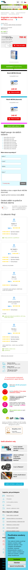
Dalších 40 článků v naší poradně (14, 484)
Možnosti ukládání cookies (12, 531)
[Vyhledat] (25, 7)
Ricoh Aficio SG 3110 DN (10, 142)
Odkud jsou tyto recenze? (7, 356)
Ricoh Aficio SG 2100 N (9, 137)
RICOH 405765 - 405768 (14, 14)
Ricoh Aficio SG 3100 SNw (10, 140)
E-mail (3, 161)
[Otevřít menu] (18, 2)
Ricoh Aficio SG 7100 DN (10, 148)
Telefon (3, 166)
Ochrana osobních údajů (12, 528)
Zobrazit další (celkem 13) (14, 126)
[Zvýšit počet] (10, 45)
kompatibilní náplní (6, 36)
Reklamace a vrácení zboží (12, 524)
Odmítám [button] (17, 562)
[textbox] (12, 7)
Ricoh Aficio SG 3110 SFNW (10, 145)
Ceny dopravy (4, 33)
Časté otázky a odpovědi (12, 515)
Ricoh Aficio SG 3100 (9, 139)
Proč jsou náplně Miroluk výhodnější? (12, 24)
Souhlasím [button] (16, 559)
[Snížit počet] (10, 46)
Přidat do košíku (20, 45)
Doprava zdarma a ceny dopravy (14, 518)
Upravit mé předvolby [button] (17, 566)
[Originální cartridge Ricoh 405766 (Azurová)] (14, 59)
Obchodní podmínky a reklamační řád (15, 521)
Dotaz (3, 172)
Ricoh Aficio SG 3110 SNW (10, 147)
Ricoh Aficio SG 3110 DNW (10, 143)
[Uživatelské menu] (22, 2)
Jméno (3, 156)
